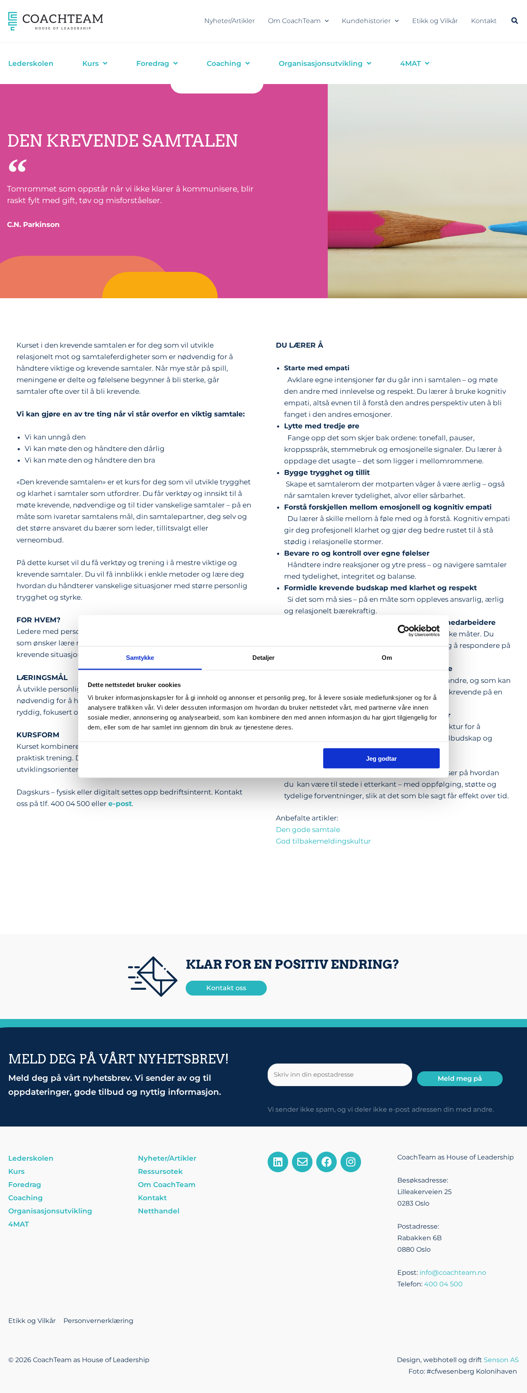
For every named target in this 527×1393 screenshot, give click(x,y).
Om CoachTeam (294, 21)
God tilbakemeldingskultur (323, 841)
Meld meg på (460, 1078)
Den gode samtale (308, 829)
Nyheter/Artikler (229, 21)
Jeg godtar (381, 758)
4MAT (18, 1224)
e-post (120, 803)
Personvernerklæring (98, 1321)
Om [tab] (387, 657)
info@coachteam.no (453, 1272)
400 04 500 (443, 1284)
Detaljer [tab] (263, 657)
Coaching (25, 1198)
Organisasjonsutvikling (50, 1211)
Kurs (16, 1171)
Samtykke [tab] (140, 657)
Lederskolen (31, 1158)
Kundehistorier (366, 21)
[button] (325, 21)
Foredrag (24, 1184)
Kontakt (484, 21)
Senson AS (501, 1360)
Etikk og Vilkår (435, 21)
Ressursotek (160, 1171)
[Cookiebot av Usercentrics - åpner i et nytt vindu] (404, 630)
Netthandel (159, 1211)
